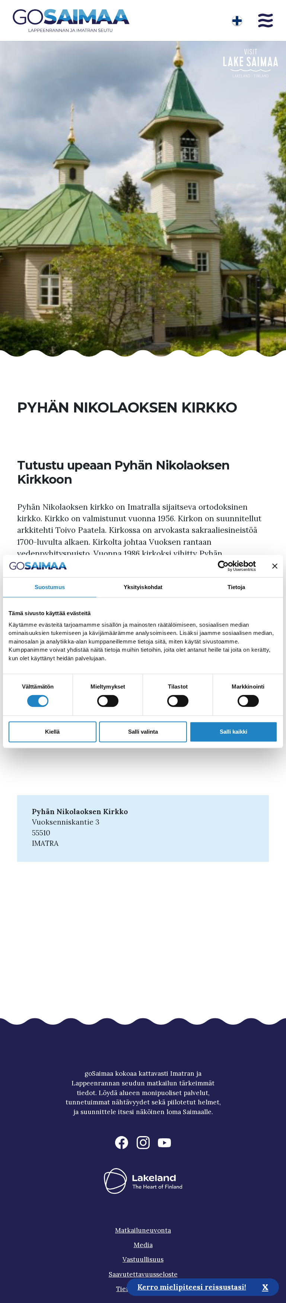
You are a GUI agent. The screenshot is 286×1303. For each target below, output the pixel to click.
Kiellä (52, 731)
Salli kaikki (233, 731)
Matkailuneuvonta (143, 1230)
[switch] (107, 701)
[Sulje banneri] (274, 566)
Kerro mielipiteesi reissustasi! (191, 1287)
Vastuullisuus (143, 1259)
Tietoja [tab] (236, 587)
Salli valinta (143, 731)
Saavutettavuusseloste (143, 1274)
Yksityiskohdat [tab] (143, 587)
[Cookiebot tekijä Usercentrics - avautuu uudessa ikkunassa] (223, 566)
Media (143, 1245)
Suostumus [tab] (50, 587)
